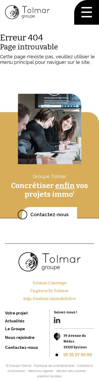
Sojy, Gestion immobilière (49, 298)
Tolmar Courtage (49, 283)
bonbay (56, 376)
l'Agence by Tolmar (49, 290)
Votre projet (16, 313)
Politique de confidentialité (54, 366)
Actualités (14, 321)
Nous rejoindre (20, 337)
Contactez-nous (49, 214)
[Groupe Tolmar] (27, 12)
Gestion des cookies (71, 371)
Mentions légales (41, 371)
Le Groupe (15, 329)
